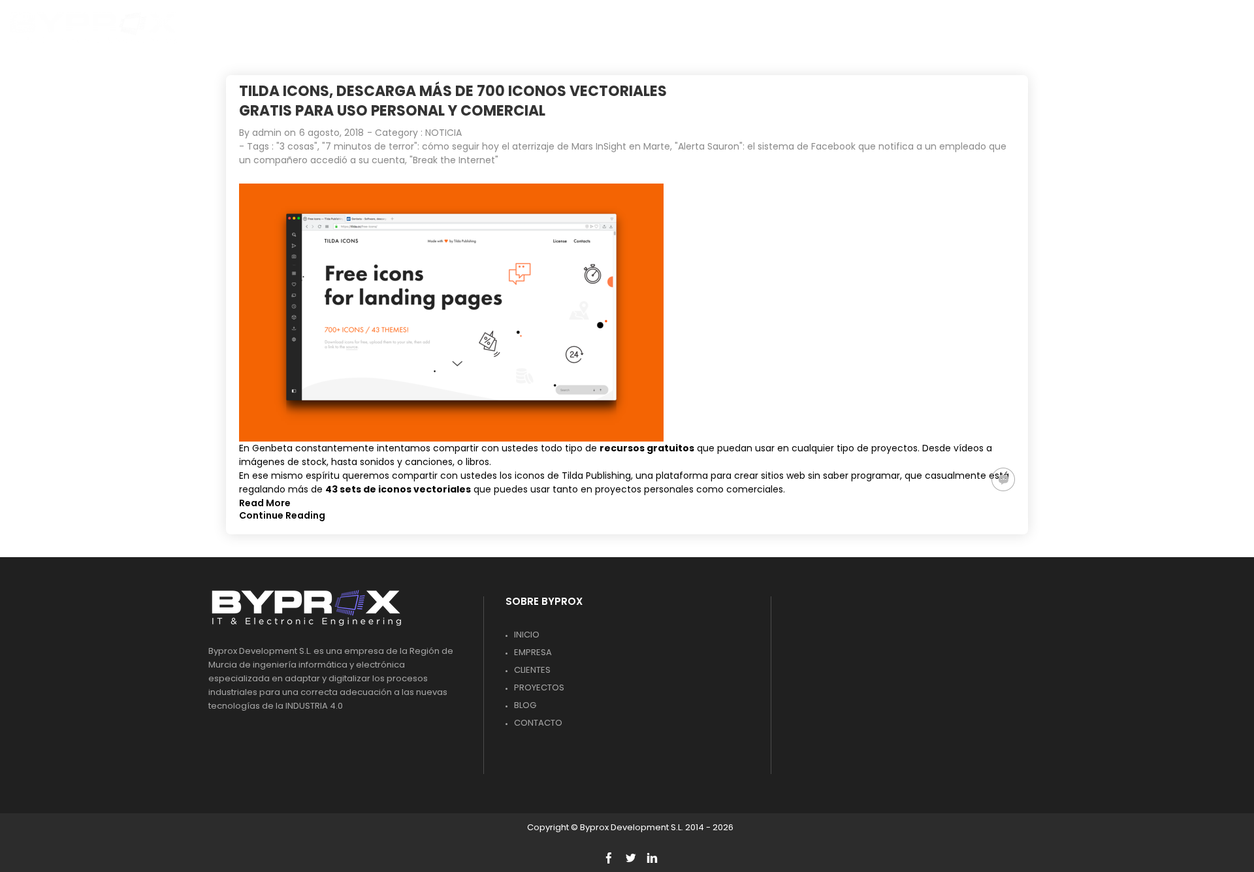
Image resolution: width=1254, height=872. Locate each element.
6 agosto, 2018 (331, 132)
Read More (265, 502)
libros (477, 461)
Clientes (532, 670)
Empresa (533, 652)
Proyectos (539, 687)
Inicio (526, 634)
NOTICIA (443, 132)
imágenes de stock (283, 461)
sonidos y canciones (406, 461)
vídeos (969, 448)
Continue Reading (282, 515)
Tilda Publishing (596, 475)
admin (266, 132)
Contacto (538, 723)
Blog (525, 705)
